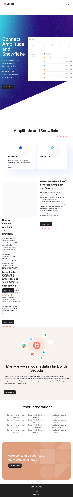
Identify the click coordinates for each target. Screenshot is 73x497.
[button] (67, 4)
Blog (36, 491)
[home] (9, 4)
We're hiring (36, 494)
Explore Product (15, 465)
